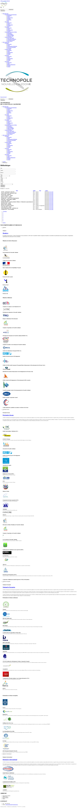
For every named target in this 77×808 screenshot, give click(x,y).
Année (1, 179)
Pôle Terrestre (5, 42)
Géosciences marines (11, 40)
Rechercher (11, 9)
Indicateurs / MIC (10, 36)
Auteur (1, 170)
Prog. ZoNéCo (10, 41)
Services (8, 54)
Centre (1, 183)
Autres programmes (8, 37)
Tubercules (7, 55)
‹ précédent (5, 211)
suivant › (4, 222)
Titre (1, 168)
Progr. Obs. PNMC (10, 38)
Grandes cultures (8, 49)
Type (1, 174)
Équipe (8, 16)
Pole (1, 176)
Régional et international (10, 759)
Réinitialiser (3, 185)
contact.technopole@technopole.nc (11, 804)
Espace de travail (3, 96)
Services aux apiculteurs (11, 47)
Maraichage (7, 61)
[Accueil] (3, 6)
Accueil (4, 161)
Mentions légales (3, 806)
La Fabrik (23, 806)
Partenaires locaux (8, 415)
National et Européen (9, 587)
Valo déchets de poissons (11, 39)
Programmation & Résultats (12, 46)
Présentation (9, 15)
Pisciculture (7, 26)
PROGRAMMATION (11, 64)
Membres (5, 233)
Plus (7, 13)
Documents (9, 19)
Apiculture (7, 43)
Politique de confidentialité (12, 806)
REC (8, 20)
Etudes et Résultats (10, 35)
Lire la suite (51, 191)
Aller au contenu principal (5, 0)
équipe (8, 63)
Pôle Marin (5, 13)
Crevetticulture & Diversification (11, 14)
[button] (3, 7)
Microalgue (7, 21)
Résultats (8, 18)
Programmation (10, 17)
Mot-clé (1, 172)
